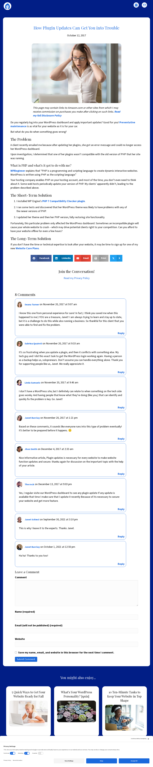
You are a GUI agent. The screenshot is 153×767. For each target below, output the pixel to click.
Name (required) (25, 612)
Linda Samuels (32, 382)
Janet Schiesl (32, 519)
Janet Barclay (32, 418)
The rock (29, 484)
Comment (21, 577)
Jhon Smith (31, 449)
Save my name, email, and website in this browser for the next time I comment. (66, 652)
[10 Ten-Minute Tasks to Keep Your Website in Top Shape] (124, 711)
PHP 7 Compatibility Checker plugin (63, 201)
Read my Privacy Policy (76, 278)
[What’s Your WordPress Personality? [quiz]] (76, 711)
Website (20, 639)
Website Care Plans (27, 248)
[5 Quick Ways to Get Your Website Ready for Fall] (28, 711)
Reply (121, 333)
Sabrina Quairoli (33, 343)
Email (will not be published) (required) (38, 625)
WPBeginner (17, 171)
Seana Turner (32, 304)
